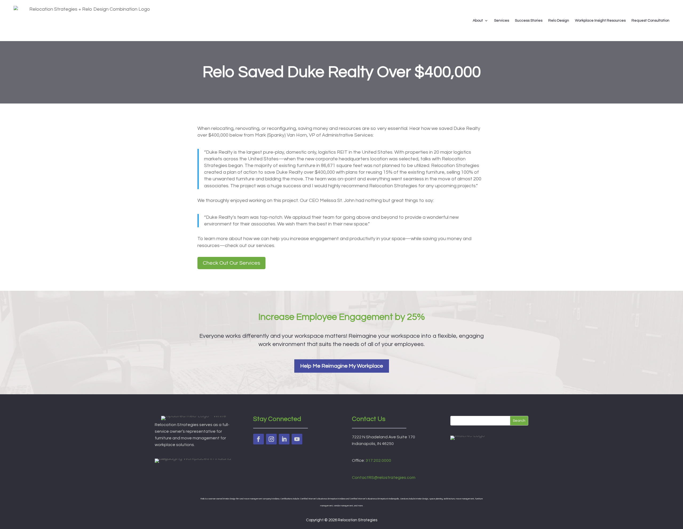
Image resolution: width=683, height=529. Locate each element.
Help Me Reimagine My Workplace (341, 366)
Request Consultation (650, 20)
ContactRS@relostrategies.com (383, 477)
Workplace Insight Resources (600, 20)
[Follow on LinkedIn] (284, 439)
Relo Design (558, 20)
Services (501, 20)
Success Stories (528, 20)
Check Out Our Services (231, 263)
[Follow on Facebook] (258, 439)
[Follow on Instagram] (271, 439)
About (478, 20)
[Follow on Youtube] (297, 439)
